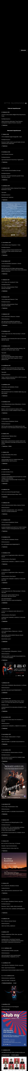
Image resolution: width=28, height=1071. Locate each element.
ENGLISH (23, 50)
